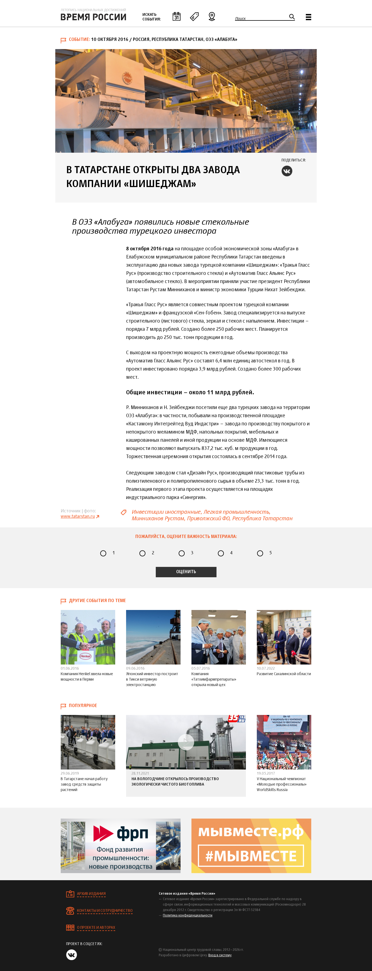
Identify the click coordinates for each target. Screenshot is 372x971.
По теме (194, 16)
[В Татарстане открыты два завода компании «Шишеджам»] (186, 101)
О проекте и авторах (96, 928)
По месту (211, 16)
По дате (176, 16)
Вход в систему (219, 955)
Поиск (240, 18)
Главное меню (308, 17)
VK (287, 171)
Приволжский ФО (208, 518)
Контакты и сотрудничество (105, 911)
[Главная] (93, 14)
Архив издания (91, 894)
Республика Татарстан (262, 518)
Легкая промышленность (236, 512)
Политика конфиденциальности (187, 915)
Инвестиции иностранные (166, 512)
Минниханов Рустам (158, 518)
